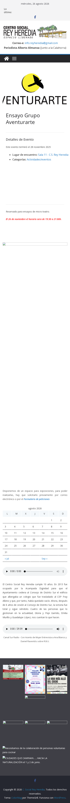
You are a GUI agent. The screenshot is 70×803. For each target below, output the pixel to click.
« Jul (7, 558)
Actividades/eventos (39, 159)
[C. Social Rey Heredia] (6, 58)
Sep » (44, 558)
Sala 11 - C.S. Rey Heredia (53, 155)
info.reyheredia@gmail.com (41, 43)
